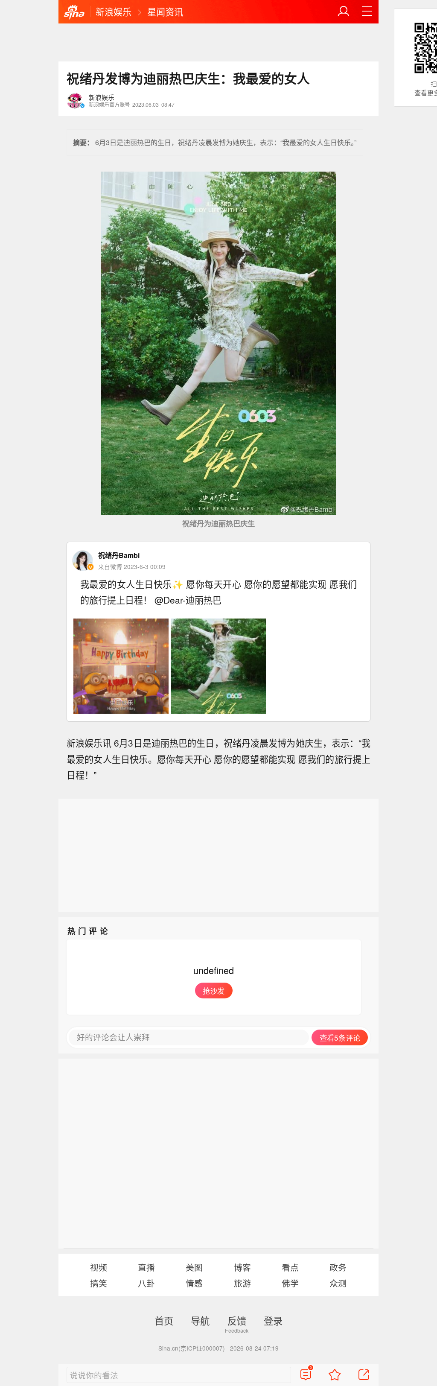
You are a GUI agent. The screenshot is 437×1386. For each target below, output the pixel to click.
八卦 (146, 1283)
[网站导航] (367, 11)
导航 (200, 1320)
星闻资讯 (165, 11)
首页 (163, 1320)
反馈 (236, 1320)
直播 (146, 1267)
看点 (290, 1267)
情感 (194, 1283)
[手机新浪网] (74, 12)
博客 (242, 1267)
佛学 (290, 1283)
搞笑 (98, 1283)
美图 (194, 1267)
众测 (338, 1283)
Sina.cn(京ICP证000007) (191, 1348)
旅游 (242, 1283)
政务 (338, 1267)
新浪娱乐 (113, 11)
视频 (98, 1267)
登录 (273, 1320)
